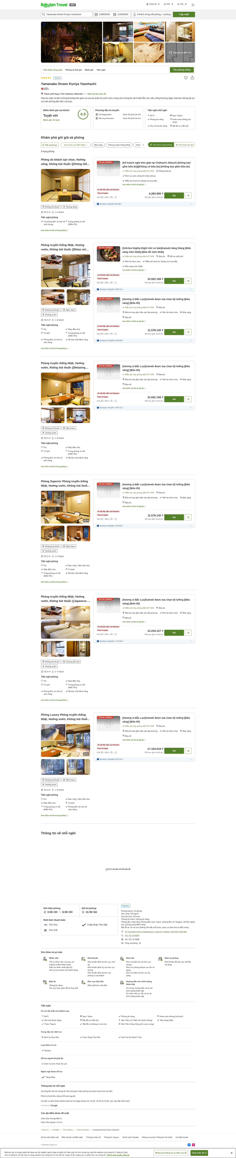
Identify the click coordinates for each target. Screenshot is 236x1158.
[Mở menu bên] (193, 5)
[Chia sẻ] (192, 77)
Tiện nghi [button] (101, 70)
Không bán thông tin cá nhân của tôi (171, 1153)
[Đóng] (232, 1153)
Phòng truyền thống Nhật (119, 145)
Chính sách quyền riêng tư (118, 1155)
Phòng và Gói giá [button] (74, 70)
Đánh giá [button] (89, 70)
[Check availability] (188, 195)
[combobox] (67, 14)
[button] (54, 4)
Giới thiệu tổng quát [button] (52, 70)
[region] (118, 1153)
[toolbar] (112, 14)
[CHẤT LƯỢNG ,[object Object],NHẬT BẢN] (45, 88)
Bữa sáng (98, 145)
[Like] (186, 78)
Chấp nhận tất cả (199, 1153)
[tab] (161, 144)
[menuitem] (153, 4)
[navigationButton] (131, 1008)
